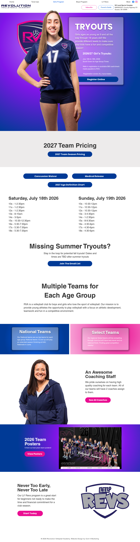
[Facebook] (133, 1)
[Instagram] (136, 1)
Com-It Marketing (92, 539)
